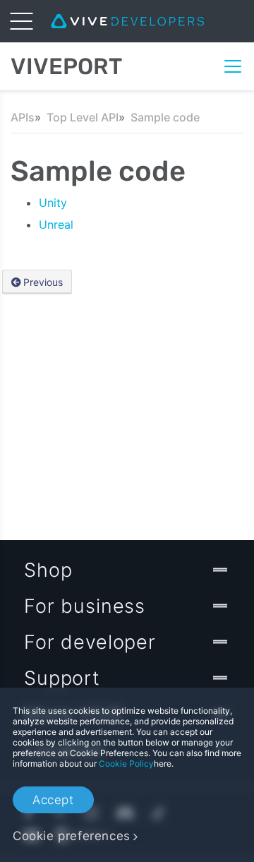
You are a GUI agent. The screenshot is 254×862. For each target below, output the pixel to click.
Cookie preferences (72, 836)
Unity (53, 203)
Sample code (165, 117)
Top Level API (83, 117)
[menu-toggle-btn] (21, 21)
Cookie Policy (126, 763)
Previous (43, 282)
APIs (23, 117)
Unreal (56, 224)
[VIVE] (127, 21)
